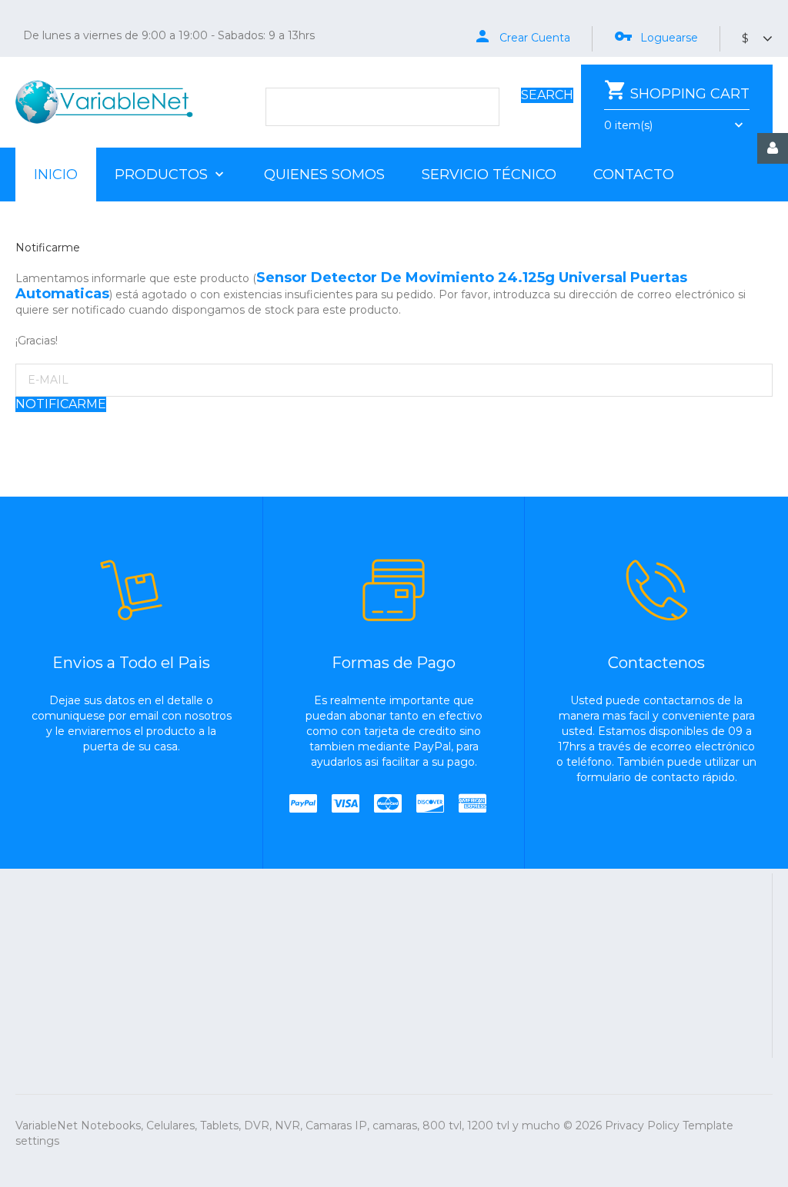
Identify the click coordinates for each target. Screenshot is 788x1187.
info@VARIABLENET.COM (503, 904)
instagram (604, 974)
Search (547, 95)
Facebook (483, 974)
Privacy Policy (642, 1125)
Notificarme (60, 404)
